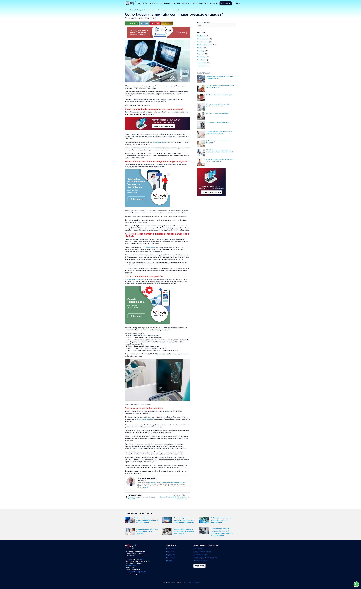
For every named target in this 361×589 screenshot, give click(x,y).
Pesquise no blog (203, 22)
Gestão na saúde (203, 42)
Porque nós (170, 552)
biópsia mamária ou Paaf (145, 419)
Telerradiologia (149, 247)
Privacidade (189, 583)
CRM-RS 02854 (130, 565)
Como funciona (198, 549)
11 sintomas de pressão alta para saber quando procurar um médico (218, 105)
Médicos (200, 48)
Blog (131, 10)
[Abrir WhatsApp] (356, 584)
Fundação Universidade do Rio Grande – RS (162, 483)
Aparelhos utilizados (200, 555)
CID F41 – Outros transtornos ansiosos (217, 122)
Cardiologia (201, 36)
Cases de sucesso (203, 39)
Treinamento (201, 66)
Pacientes (200, 54)
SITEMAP (169, 561)
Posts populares (203, 73)
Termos (196, 583)
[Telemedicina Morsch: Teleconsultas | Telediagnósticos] (130, 3)
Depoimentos (171, 555)
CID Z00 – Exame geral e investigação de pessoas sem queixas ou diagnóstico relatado (219, 151)
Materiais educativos (200, 561)
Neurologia (201, 51)
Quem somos (170, 549)
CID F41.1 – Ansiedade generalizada (217, 113)
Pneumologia (201, 57)
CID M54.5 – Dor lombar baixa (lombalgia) (219, 95)
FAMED (153, 483)
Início (126, 10)
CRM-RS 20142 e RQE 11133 (135, 572)
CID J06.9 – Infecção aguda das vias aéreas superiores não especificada (219, 132)
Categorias (201, 32)
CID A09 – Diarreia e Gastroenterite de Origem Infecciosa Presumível (220, 86)
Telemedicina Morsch (133, 280)
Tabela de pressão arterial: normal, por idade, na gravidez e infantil (219, 77)
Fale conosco (170, 558)
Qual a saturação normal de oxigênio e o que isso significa (219, 142)
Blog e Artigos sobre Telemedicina (205, 558)
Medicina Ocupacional (204, 45)
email (141, 559)
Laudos (176, 3)
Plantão (186, 3)
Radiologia (138, 10)
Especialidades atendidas (202, 552)
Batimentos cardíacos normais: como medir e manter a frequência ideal (219, 160)
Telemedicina (201, 63)
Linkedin (145, 488)
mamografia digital (159, 142)
